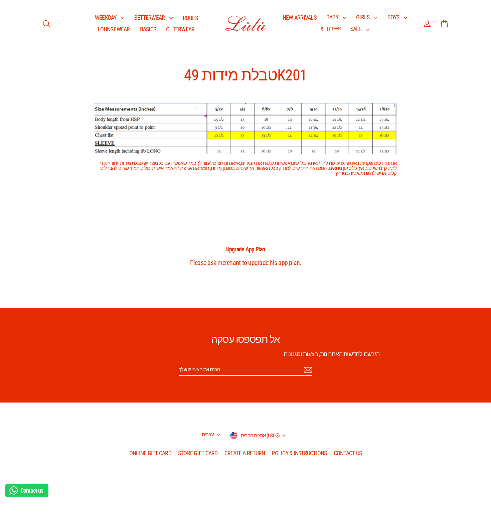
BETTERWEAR (150, 17)
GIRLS (363, 17)
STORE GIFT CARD (198, 453)
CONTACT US (348, 453)
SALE (356, 28)
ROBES (190, 17)
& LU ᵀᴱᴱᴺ (330, 29)
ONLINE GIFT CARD (150, 453)
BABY (332, 17)
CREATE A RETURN (244, 453)
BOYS (393, 17)
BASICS (148, 29)
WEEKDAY (106, 17)
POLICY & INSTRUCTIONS (299, 453)
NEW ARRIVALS (299, 17)
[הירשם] (307, 370)
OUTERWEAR (180, 29)
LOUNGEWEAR (114, 29)
